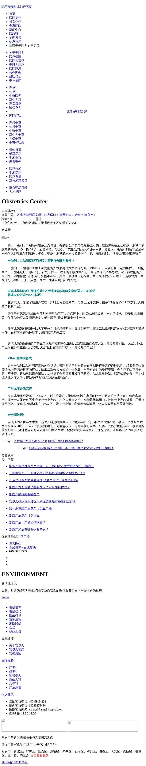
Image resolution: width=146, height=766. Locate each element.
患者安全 (15, 161)
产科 (78, 214)
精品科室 (66, 214)
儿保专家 (15, 138)
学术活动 (15, 172)
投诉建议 (8, 694)
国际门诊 (15, 115)
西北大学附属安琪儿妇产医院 (36, 214)
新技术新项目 (18, 180)
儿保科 (13, 683)
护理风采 (15, 37)
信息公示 (15, 41)
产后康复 (15, 103)
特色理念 (15, 72)
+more (5, 597)
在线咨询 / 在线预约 (22, 547)
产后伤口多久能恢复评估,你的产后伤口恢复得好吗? (48, 441)
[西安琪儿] (17, 6)
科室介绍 (15, 21)
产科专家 (15, 122)
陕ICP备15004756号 (15, 762)
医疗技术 (15, 168)
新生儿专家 (16, 134)
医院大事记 (16, 60)
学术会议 (15, 157)
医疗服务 (8, 660)
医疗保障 (15, 56)
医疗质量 (15, 176)
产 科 (12, 87)
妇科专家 (15, 126)
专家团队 (15, 25)
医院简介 (15, 17)
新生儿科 (15, 99)
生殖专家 (15, 130)
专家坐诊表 (16, 142)
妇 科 (12, 91)
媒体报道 (15, 149)
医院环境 (15, 68)
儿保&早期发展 (77, 111)
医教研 (13, 33)
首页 (12, 13)
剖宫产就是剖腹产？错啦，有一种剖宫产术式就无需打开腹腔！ (71, 448)
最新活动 (15, 153)
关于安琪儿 (16, 52)
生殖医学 (15, 95)
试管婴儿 (15, 107)
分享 (7, 237)
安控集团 (15, 80)
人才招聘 (15, 191)
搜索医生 (15, 543)
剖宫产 (88, 214)
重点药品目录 (18, 187)
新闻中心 (15, 29)
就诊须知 (15, 76)
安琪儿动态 (16, 64)
